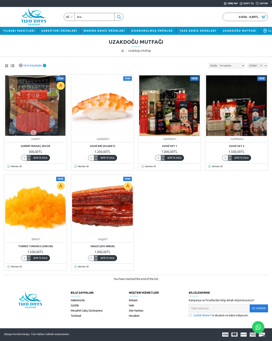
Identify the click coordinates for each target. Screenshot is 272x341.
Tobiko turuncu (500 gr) (35, 246)
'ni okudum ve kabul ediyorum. (220, 315)
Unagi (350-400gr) (102, 246)
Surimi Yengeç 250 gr (35, 146)
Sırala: (213, 65)
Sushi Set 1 (169, 146)
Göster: (253, 65)
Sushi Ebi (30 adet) (102, 146)
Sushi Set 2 (236, 146)
